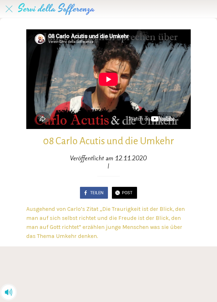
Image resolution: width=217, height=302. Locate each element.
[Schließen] (9, 9)
